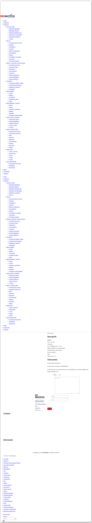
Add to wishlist (39, 401)
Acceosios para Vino (14, 65)
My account (6, 487)
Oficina (8, 41)
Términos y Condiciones (9, 509)
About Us (5, 461)
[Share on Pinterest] (42, 410)
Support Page (6, 505)
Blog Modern (6, 469)
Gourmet (11, 137)
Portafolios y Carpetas (15, 57)
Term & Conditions (8, 507)
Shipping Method (7, 501)
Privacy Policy (7, 497)
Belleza (11, 95)
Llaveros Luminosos (14, 75)
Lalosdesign (13, 456)
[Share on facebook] (40, 410)
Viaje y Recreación (11, 161)
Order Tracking (7, 489)
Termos (11, 127)
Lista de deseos (7, 485)
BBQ (10, 135)
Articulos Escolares (14, 61)
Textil (10, 155)
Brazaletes (12, 165)
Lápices (11, 39)
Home (5, 21)
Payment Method (8, 495)
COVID (11, 93)
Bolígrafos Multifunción (15, 33)
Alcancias (11, 145)
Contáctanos (6, 479)
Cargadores (12, 89)
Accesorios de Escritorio (15, 43)
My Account (6, 514)
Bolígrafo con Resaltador (15, 35)
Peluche (11, 143)
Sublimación (9, 149)
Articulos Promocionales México (11, 463)
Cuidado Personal (13, 99)
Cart (4, 471)
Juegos (11, 147)
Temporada (6, 171)
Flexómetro (12, 69)
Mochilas (11, 113)
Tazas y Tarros (13, 125)
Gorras (11, 107)
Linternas (11, 73)
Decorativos (12, 153)
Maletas (11, 111)
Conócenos (6, 23)
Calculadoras (12, 47)
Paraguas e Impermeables (16, 115)
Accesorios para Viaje (15, 163)
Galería (87, 443)
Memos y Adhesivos (14, 51)
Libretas (11, 49)
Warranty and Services (9, 511)
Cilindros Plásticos (14, 123)
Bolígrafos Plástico (14, 31)
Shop (4, 503)
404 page (5, 459)
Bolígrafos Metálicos (14, 29)
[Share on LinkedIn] (41, 410)
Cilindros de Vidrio (14, 119)
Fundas (11, 157)
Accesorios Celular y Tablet (16, 83)
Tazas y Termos (13, 151)
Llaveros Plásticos (13, 79)
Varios (11, 159)
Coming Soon (6, 475)
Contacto (5, 173)
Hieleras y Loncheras (14, 109)
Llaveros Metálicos (14, 77)
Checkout (5, 473)
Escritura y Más (10, 27)
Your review (51, 393)
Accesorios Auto (13, 67)
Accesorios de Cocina (14, 131)
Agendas (11, 45)
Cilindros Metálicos (14, 121)
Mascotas (11, 139)
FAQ (4, 481)
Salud (10, 101)
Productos (6, 25)
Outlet (5, 169)
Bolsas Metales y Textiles (13, 103)
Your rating (50, 375)
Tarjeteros (12, 59)
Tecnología (9, 81)
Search (5, 516)
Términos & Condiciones (82, 449)
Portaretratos (13, 141)
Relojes (11, 55)
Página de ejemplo (8, 493)
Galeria (5, 483)
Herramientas (13, 71)
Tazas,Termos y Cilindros (12, 117)
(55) (5, 422)
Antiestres (12, 97)
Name (49, 396)
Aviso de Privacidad (83, 447)
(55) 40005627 (87, 11)
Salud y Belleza (10, 91)
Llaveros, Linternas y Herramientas (15, 63)
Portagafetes (12, 53)
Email (49, 400)
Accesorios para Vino (14, 133)
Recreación (12, 167)
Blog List (5, 467)
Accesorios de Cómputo (15, 85)
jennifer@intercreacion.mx (84, 5)
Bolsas (10, 105)
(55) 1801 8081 (87, 8)
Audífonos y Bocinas (14, 87)
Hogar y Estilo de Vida (12, 129)
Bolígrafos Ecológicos (14, 37)
